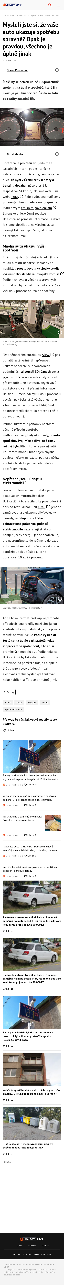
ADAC (46, 355)
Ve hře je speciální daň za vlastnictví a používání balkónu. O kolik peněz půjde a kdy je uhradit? (30, 797)
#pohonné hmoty (13, 709)
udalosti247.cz (9, 15)
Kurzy (15, 196)
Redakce (32, 1245)
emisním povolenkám (36, 208)
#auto (19, 702)
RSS (43, 1254)
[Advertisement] (32, 1195)
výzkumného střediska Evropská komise (31, 274)
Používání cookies (31, 1254)
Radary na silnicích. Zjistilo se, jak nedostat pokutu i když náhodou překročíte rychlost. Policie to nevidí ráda (31, 777)
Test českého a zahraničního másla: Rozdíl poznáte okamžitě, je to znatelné (22, 818)
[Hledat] (50, 5)
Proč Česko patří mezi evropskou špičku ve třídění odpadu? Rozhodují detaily (30, 868)
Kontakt (46, 1245)
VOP (49, 1254)
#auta (8, 702)
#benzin (32, 702)
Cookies (16, 1254)
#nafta (45, 702)
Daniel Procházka (17, 70)
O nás (19, 1245)
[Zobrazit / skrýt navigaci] (58, 5)
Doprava (23, 15)
